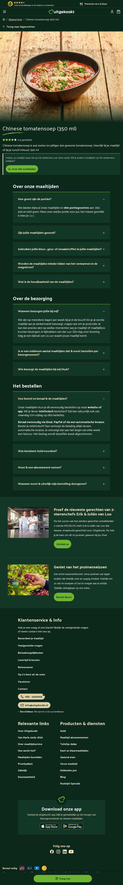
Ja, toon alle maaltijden (22, 169)
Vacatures (24, 681)
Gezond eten (67, 757)
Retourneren (25, 667)
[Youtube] (71, 852)
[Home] (61, 12)
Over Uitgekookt (28, 730)
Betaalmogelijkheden (30, 652)
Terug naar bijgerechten (20, 26)
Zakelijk (22, 770)
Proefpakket (25, 763)
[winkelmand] (118, 12)
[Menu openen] (4, 12)
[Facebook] (51, 852)
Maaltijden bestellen (30, 757)
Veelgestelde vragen (30, 645)
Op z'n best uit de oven (31, 674)
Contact (23, 688)
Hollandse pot (68, 770)
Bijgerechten (15, 19)
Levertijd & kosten (29, 660)
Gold (63, 730)
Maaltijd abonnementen (74, 737)
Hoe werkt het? (27, 750)
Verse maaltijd (68, 763)
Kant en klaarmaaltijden (74, 750)
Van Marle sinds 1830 (30, 737)
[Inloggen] (112, 12)
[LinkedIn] (64, 852)
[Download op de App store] (49, 827)
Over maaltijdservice (30, 744)
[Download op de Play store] (72, 827)
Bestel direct (64, 597)
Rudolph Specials (70, 783)
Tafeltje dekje (68, 744)
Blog (63, 776)
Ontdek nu (62, 544)
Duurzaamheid (26, 776)
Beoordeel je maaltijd (30, 638)
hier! (31, 215)
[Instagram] (58, 852)
